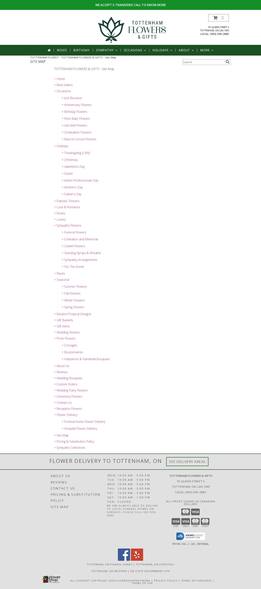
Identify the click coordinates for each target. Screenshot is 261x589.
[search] (228, 62)
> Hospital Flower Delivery (79, 428)
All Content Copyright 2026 (92, 580)
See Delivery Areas (187, 461)
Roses (62, 50)
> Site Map (61, 435)
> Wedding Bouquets (68, 378)
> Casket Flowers (73, 246)
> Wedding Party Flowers (71, 390)
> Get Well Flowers (74, 125)
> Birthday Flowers (74, 112)
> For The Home (73, 267)
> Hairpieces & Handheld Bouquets (86, 359)
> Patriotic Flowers (66, 201)
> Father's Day (71, 194)
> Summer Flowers (74, 286)
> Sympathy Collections (69, 447)
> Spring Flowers (73, 307)
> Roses (59, 213)
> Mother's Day (72, 187)
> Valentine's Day (73, 167)
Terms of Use (142, 583)
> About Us (61, 366)
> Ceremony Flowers (68, 396)
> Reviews (61, 372)
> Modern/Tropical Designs (72, 314)
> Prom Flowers (65, 338)
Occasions (133, 50)
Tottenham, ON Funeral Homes (110, 564)
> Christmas (70, 160)
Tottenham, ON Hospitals (155, 564)
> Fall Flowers (71, 293)
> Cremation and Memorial (80, 239)
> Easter (67, 173)
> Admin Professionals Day (80, 180)
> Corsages (69, 345)
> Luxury (60, 219)
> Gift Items (62, 326)
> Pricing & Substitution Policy (74, 441)
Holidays (160, 50)
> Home (59, 79)
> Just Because (72, 98)
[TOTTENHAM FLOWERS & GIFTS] (132, 29)
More (205, 50)
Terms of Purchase (196, 580)
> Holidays (61, 146)
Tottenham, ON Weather (109, 571)
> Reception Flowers (68, 409)
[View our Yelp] (137, 560)
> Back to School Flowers (79, 139)
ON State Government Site (150, 571)
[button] (218, 18)
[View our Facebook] (124, 560)
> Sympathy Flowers (67, 225)
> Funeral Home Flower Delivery (83, 422)
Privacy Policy (166, 580)
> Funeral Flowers (74, 232)
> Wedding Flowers (67, 332)
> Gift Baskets (63, 320)
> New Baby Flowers (76, 118)
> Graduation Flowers (76, 132)
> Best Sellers (63, 85)
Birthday (81, 50)
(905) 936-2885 (219, 34)
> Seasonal (61, 280)
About (184, 50)
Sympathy (104, 50)
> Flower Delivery (65, 415)
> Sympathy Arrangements (79, 260)
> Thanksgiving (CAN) (76, 153)
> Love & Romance (67, 207)
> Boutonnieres (72, 352)
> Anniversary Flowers (77, 105)
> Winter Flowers (73, 300)
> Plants (59, 273)
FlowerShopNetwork (133, 580)
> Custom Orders (65, 384)
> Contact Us (63, 402)
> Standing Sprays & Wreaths (81, 253)
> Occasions (62, 91)
